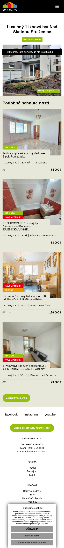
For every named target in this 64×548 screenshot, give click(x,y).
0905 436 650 (34, 444)
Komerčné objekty (32, 498)
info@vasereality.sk (36, 451)
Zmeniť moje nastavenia (32, 542)
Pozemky (32, 501)
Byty (32, 494)
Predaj (32, 467)
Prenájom (32, 471)
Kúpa (32, 474)
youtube (50, 414)
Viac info (44, 524)
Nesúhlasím (32, 535)
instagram (31, 414)
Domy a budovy (32, 490)
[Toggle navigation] (57, 6)
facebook (11, 414)
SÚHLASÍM (32, 528)
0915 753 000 (36, 447)
